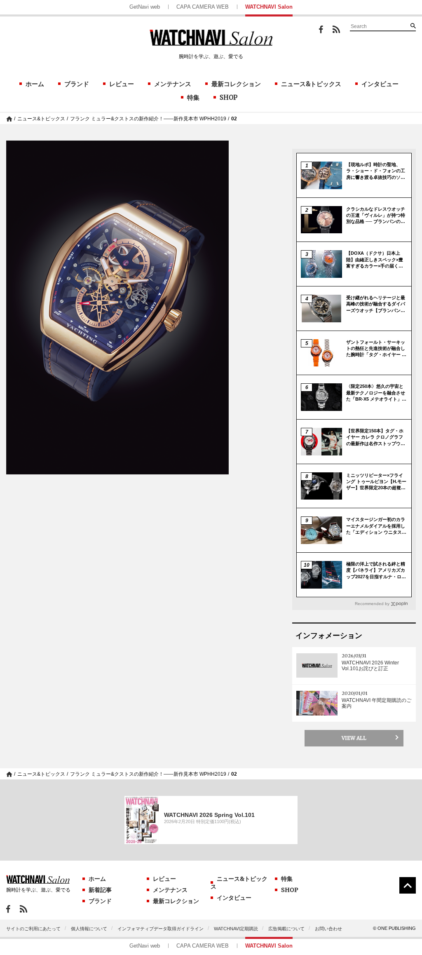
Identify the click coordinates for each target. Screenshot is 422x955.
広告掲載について (286, 928)
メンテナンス (172, 84)
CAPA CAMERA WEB (202, 6)
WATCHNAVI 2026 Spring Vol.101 (209, 815)
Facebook (321, 29)
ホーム (35, 84)
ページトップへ (407, 885)
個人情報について (89, 928)
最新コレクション (236, 84)
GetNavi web (144, 6)
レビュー (121, 84)
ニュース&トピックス (311, 84)
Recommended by (372, 603)
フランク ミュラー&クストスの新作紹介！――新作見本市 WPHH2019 (148, 119)
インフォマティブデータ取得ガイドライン (160, 928)
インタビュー (380, 84)
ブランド (76, 84)
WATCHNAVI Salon (269, 6)
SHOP (228, 97)
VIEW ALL (354, 738)
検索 (413, 25)
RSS (336, 29)
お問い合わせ (328, 928)
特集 (193, 97)
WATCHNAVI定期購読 (236, 928)
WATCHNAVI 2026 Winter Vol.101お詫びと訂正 (370, 665)
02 (234, 119)
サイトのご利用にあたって (33, 928)
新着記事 (100, 890)
